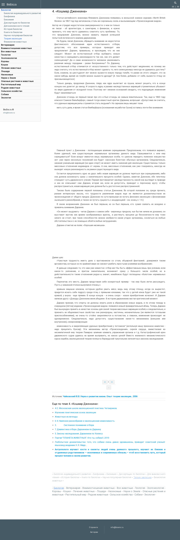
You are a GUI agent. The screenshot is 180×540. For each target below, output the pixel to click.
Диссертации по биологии (17, 23)
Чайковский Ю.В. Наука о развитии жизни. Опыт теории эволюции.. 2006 (100, 396)
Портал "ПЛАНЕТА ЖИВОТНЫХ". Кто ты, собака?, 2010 (82, 438)
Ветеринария (7, 45)
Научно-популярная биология (18, 35)
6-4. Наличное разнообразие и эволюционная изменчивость (85, 421)
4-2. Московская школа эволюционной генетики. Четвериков (86, 408)
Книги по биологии (13, 32)
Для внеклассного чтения (16, 26)
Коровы (5, 61)
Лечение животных (11, 68)
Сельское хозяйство (11, 91)
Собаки (5, 94)
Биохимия (9, 19)
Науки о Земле (8, 78)
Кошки (4, 64)
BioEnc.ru (12, 4)
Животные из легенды (66, 416)
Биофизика (9, 16)
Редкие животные (10, 88)
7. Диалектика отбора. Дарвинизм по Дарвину (78, 429)
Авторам (94, 532)
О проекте (93, 527)
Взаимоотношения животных (16, 48)
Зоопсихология (9, 58)
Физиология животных (15, 42)
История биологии (13, 29)
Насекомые (7, 74)
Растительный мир (11, 84)
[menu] (3, 4)
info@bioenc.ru (9, 113)
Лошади (5, 71)
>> (178, 6)
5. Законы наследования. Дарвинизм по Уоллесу (79, 433)
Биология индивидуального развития (22, 13)
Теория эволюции (13, 38)
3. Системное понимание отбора (74, 425)
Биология (6, 10)
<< (173, 6)
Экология (6, 97)
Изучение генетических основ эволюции (75, 412)
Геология (6, 55)
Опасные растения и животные (17, 81)
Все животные (8, 51)
